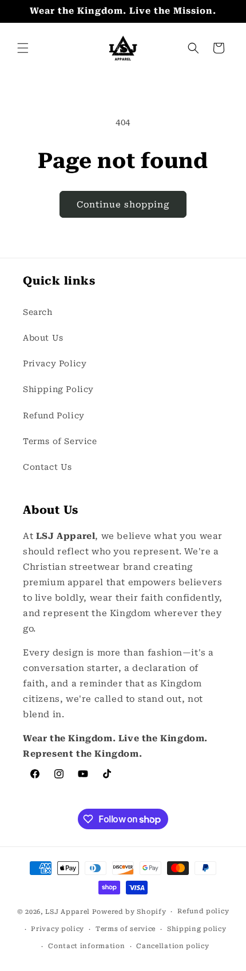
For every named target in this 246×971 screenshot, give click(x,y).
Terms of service (126, 929)
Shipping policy (197, 929)
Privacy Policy (54, 363)
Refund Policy (54, 415)
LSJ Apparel (67, 912)
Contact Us (47, 466)
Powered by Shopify (129, 912)
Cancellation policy (172, 946)
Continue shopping (123, 204)
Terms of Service (60, 441)
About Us (43, 337)
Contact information (86, 946)
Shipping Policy (58, 389)
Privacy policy (57, 929)
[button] (22, 48)
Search (38, 312)
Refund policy (203, 911)
